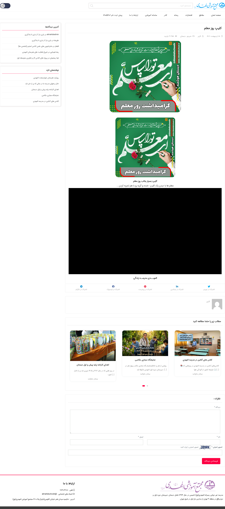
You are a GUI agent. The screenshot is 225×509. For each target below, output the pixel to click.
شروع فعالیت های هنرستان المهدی (35, 52)
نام (218, 437)
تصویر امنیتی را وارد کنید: (189, 447)
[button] (143, 386)
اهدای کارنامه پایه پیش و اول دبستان (93, 364)
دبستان (183, 36)
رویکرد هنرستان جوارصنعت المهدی (46, 77)
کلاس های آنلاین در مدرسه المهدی (197, 359)
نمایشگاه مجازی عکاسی (145, 359)
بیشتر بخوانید (93, 378)
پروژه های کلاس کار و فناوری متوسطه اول (32, 58)
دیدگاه (217, 407)
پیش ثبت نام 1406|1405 (112, 15)
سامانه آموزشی (151, 15)
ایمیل (140, 437)
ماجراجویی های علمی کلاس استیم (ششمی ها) (35, 46)
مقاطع (201, 15)
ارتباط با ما (133, 15)
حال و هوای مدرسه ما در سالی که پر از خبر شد (42, 83)
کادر (165, 15)
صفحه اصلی (216, 15)
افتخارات (188, 15)
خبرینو (189, 36)
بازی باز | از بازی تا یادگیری (34, 34)
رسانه (176, 15)
